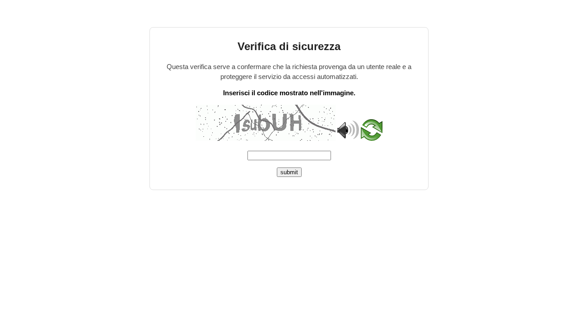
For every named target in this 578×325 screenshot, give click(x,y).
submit (289, 172)
